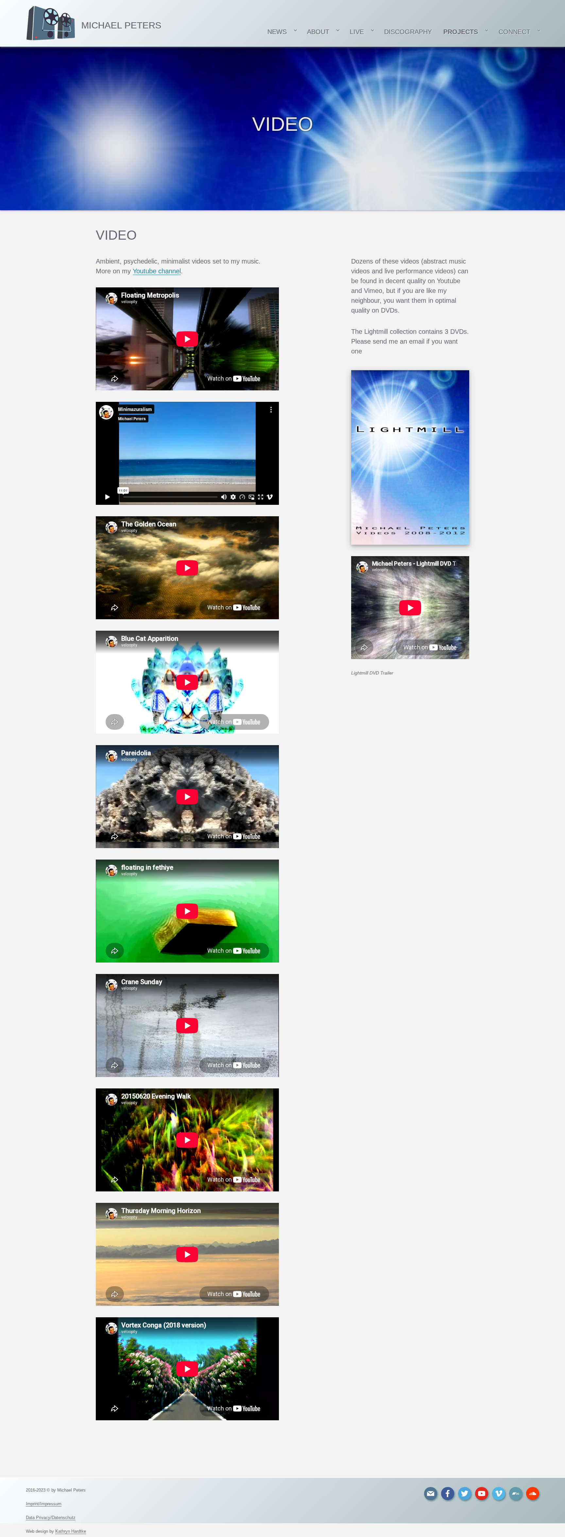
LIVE (357, 31)
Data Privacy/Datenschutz (51, 1517)
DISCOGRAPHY (408, 31)
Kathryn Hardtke (70, 1531)
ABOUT (318, 31)
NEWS (276, 31)
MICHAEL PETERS (121, 25)
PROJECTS (460, 31)
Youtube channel (157, 271)
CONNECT (514, 31)
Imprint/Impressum (43, 1503)
